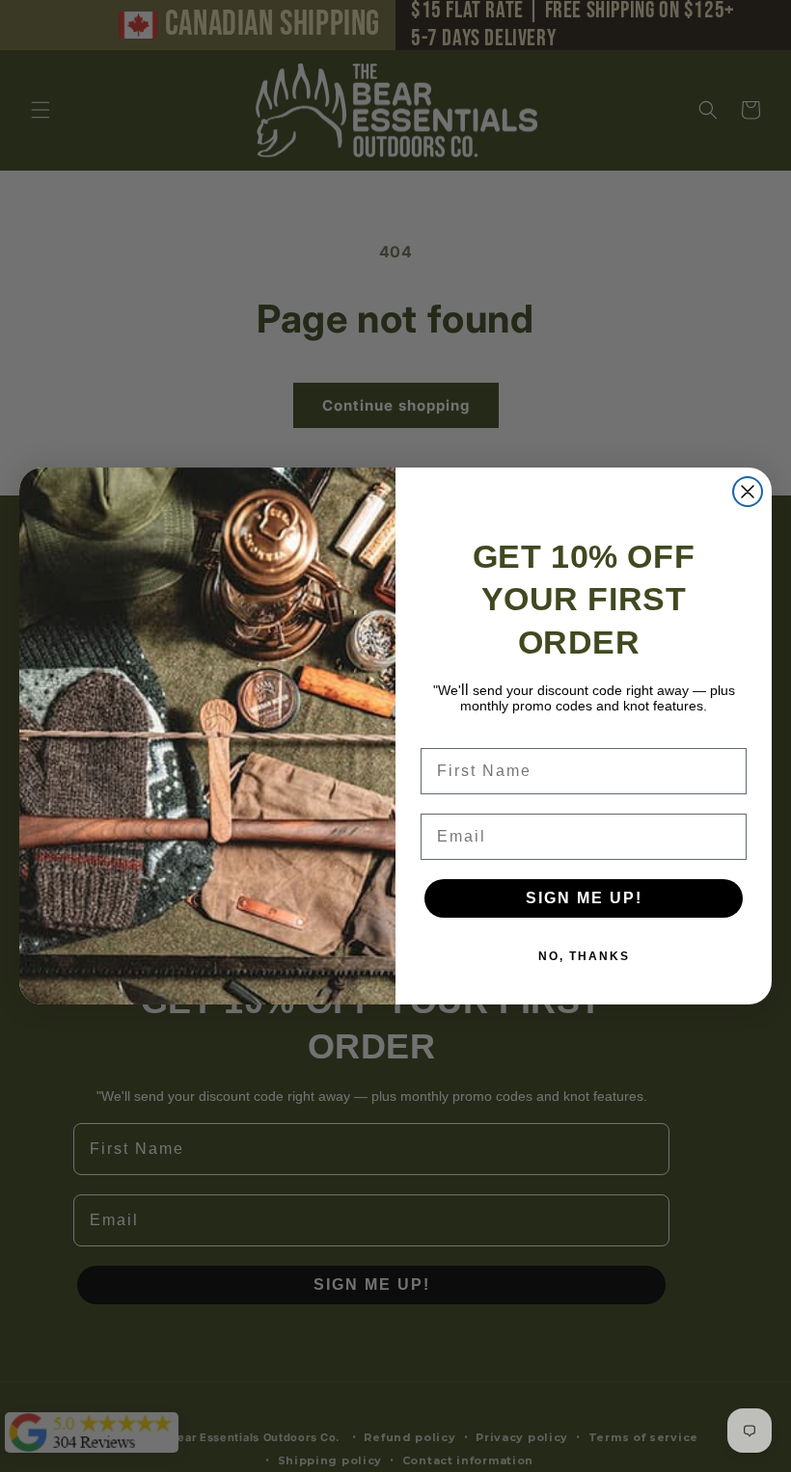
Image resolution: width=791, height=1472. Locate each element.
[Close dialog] (747, 491)
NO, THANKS (584, 956)
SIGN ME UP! (584, 898)
